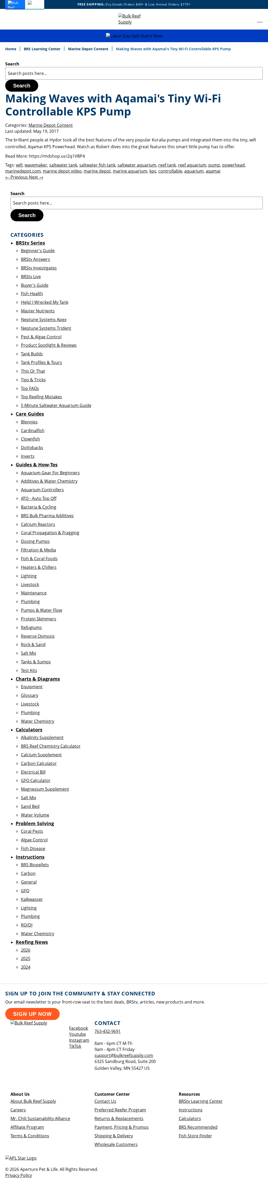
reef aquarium (192, 165)
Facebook (78, 1028)
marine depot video (62, 171)
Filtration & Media (38, 550)
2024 (25, 967)
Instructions (191, 1110)
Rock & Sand (33, 644)
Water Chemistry (37, 721)
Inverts (28, 456)
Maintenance (34, 593)
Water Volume (35, 815)
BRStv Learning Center (201, 1101)
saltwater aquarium (137, 165)
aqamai (213, 171)
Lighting (29, 576)
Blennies (29, 422)
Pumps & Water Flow (41, 610)
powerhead (233, 165)
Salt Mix (28, 653)
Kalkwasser (32, 899)
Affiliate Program (27, 1127)
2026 (25, 950)
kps (152, 171)
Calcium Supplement (41, 755)
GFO (25, 891)
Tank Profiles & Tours (41, 362)
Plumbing (30, 601)
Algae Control (34, 840)
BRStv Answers (35, 259)
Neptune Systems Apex (43, 319)
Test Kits (29, 670)
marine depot (97, 171)
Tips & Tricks (33, 380)
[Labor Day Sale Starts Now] (134, 36)
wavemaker (36, 165)
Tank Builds (32, 354)
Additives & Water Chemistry (49, 481)
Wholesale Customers (116, 1144)
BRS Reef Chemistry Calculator (51, 746)
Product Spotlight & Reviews (49, 345)
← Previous (17, 177)
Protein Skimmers (38, 619)
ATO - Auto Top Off (39, 498)
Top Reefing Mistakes (41, 397)
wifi (19, 165)
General (29, 882)
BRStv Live (31, 276)
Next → (36, 177)
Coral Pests (32, 831)
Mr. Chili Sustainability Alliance (40, 1118)
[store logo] (134, 19)
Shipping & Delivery (113, 1136)
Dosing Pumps (35, 541)
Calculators (190, 1118)
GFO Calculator (36, 780)
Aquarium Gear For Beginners (50, 473)
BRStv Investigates (39, 268)
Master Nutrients (38, 311)
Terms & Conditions (29, 1136)
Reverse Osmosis (38, 636)
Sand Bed (30, 806)
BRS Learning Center (43, 48)
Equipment (32, 687)
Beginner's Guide (38, 250)
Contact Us (105, 1101)
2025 (25, 958)
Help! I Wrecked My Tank (44, 302)
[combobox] (134, 73)
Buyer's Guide (34, 285)
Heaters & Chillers (39, 567)
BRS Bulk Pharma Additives (47, 516)
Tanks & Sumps (36, 662)
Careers (18, 1110)
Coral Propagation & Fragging (50, 533)
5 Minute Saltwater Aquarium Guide (56, 405)
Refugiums (31, 627)
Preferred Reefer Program (120, 1110)
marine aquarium (130, 171)
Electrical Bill (33, 772)
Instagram (79, 1040)
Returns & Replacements (118, 1118)
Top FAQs (30, 388)
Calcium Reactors (38, 524)
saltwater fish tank (97, 165)
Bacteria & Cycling (38, 507)
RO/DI (26, 925)
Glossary (29, 695)
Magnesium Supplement (45, 789)
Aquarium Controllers (42, 490)
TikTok (75, 1046)
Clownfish (30, 439)
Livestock (30, 584)
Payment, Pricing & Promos (121, 1127)
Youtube (77, 1034)
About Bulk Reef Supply (33, 1101)
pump (214, 165)
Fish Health (32, 293)
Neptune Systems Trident (46, 328)
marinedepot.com (23, 171)
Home (11, 48)
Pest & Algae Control (41, 337)
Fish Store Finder (195, 1136)
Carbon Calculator (39, 763)
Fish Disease (33, 848)
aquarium (194, 171)
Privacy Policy (18, 1175)
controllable (170, 171)
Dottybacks (32, 447)
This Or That (33, 371)
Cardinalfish (32, 430)
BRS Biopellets (35, 865)
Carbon (28, 873)
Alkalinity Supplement (42, 737)
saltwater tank (63, 165)
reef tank (167, 165)
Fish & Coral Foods (39, 558)
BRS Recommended (198, 1127)
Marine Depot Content (88, 48)
